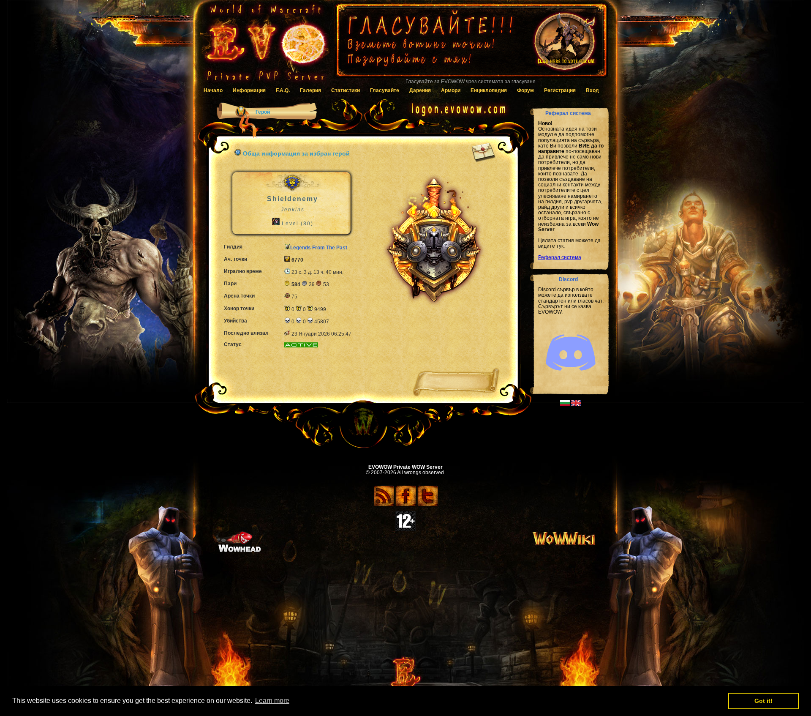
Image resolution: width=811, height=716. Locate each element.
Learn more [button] (272, 700)
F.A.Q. (283, 90)
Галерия (310, 90)
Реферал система (559, 257)
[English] (576, 404)
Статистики (345, 90)
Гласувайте (384, 90)
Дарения (420, 90)
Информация (249, 90)
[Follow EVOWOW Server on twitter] (427, 505)
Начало (213, 90)
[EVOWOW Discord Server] (571, 378)
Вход (592, 90)
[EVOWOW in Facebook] (405, 505)
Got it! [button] (763, 700)
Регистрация (560, 90)
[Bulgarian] (565, 404)
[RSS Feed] (383, 505)
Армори (450, 90)
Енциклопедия (489, 90)
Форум (525, 90)
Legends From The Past (318, 248)
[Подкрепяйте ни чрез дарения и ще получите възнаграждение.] (471, 44)
